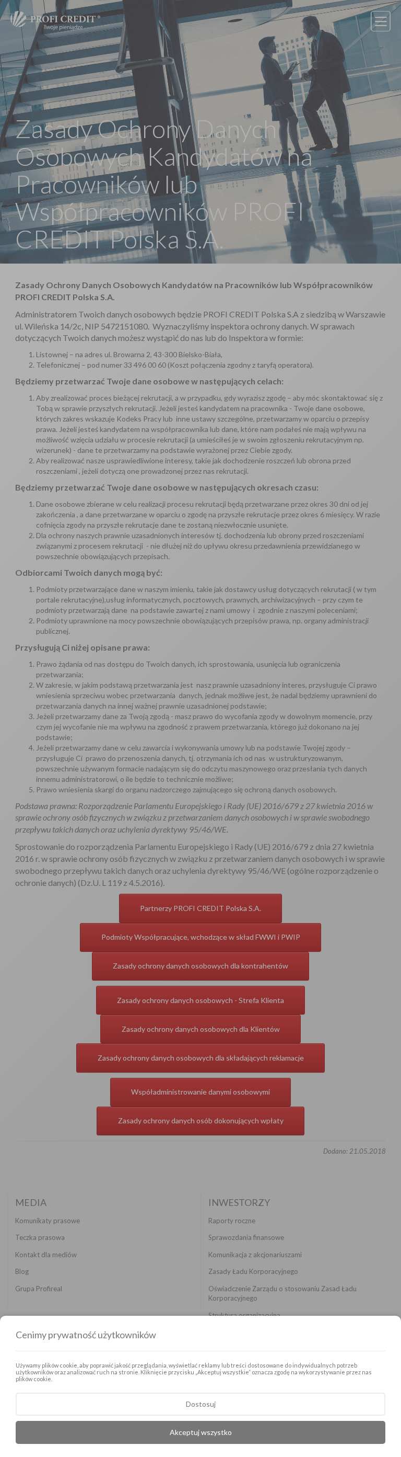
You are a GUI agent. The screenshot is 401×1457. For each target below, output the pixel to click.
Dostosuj (201, 1403)
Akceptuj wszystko (201, 1432)
